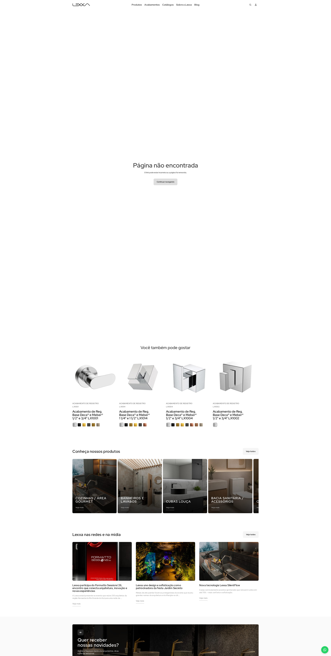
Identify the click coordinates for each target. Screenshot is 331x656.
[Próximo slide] (114, 376)
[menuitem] (137, 5)
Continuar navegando (165, 182)
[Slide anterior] (76, 376)
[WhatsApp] (324, 649)
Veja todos (250, 451)
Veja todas (250, 534)
